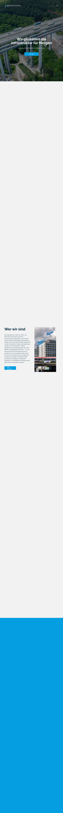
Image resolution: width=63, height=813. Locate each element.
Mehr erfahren (9, 368)
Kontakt (31, 54)
